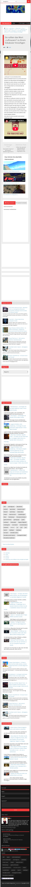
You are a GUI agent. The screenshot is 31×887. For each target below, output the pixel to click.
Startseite (7, 553)
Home (7, 28)
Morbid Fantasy (6, 834)
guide (23, 519)
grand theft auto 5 (7, 867)
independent (18, 28)
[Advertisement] (15, 255)
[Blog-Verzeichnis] (11, 849)
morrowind (14, 525)
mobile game (7, 525)
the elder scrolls (14, 532)
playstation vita (24, 29)
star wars (6, 532)
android (5, 509)
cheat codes (20, 512)
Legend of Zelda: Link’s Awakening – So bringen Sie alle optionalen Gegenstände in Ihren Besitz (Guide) (18, 426)
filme (5, 517)
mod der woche (16, 867)
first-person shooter (21, 517)
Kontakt (7, 557)
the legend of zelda (21, 535)
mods (24, 867)
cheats (5, 514)
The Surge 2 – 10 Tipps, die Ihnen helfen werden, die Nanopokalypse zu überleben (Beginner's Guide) (19, 595)
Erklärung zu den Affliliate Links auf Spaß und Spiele (16, 559)
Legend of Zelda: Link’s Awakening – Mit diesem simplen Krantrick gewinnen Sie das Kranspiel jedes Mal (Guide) (18, 449)
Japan (8, 857)
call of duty (12, 512)
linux (23, 28)
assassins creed (21, 509)
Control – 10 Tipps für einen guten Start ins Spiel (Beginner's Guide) (18, 623)
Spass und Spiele (7, 838)
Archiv (6, 554)
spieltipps (11, 530)
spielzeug (18, 530)
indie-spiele (13, 522)
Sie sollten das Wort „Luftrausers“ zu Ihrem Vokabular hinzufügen (15, 31)
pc (18, 29)
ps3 (6, 30)
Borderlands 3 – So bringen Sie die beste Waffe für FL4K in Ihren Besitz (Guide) (18, 408)
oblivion (12, 527)
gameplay (12, 28)
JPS (10, 818)
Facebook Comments (22, 203)
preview (13, 870)
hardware (6, 522)
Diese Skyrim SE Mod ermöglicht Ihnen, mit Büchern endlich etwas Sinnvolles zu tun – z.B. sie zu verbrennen (18, 749)
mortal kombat (23, 525)
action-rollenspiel (6, 859)
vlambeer (14, 30)
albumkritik (19, 506)
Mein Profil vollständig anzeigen (9, 827)
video (9, 30)
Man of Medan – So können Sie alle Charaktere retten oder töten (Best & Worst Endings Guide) (18, 632)
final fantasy (11, 517)
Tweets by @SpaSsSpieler (8, 544)
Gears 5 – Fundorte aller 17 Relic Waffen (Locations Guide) (18, 615)
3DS (5, 506)
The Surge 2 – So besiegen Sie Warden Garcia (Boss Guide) (18, 416)
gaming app (16, 519)
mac (16, 29)
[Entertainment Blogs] (17, 849)
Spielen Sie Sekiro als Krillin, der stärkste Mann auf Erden (18, 774)
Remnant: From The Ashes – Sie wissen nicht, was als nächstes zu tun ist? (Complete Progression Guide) (18, 642)
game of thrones (7, 519)
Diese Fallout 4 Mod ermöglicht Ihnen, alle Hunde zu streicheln (18, 728)
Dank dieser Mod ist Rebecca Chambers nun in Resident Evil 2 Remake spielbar (18, 766)
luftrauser (11, 29)
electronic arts (12, 514)
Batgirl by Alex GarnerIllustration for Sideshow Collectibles (12, 840)
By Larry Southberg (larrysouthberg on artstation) (13, 835)
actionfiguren (11, 506)
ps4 (25, 527)
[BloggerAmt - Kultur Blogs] (14, 851)
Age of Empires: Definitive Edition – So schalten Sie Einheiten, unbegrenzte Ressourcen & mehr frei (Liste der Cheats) (17, 329)
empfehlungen (21, 514)
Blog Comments (10, 203)
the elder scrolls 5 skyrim (9, 535)
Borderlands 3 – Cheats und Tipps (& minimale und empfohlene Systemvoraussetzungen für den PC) (19, 472)
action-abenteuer (16, 857)
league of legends (22, 522)
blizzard (5, 512)
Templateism (18, 883)
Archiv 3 (7, 556)
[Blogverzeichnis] (6, 851)
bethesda (24, 859)
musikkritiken (6, 870)
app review (12, 509)
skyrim (5, 530)
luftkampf (6, 29)
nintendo (6, 527)
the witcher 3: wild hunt (9, 538)
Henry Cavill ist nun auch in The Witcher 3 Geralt (18, 758)
